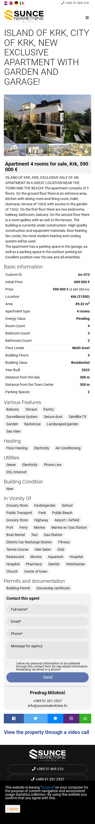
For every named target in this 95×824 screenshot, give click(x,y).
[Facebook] (14, 718)
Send (47, 677)
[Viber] (71, 718)
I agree (12, 809)
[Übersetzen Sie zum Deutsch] (16, 3)
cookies (47, 787)
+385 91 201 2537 (47, 701)
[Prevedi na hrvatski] (6, 3)
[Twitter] (36, 718)
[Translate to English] (11, 3)
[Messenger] (56, 718)
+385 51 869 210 (76, 3)
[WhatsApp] (85, 718)
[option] (15, 150)
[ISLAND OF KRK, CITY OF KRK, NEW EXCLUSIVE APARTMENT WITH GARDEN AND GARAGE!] (47, 119)
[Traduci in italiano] (22, 3)
